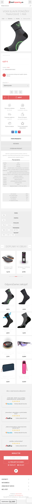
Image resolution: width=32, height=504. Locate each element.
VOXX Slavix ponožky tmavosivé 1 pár (8, 306)
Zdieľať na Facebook (12, 132)
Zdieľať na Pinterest (19, 132)
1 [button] (10, 276)
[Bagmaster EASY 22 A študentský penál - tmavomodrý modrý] (8, 367)
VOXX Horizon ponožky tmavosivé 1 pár (24, 306)
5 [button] (21, 276)
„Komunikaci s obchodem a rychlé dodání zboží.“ (16, 413)
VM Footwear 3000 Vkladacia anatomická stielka (23, 268)
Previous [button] (2, 246)
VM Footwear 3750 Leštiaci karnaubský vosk (7, 354)
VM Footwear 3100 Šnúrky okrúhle (8, 267)
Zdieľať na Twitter (16, 132)
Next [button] (29, 246)
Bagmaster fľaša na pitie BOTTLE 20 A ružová (24, 377)
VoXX (8, 67)
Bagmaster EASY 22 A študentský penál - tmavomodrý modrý (8, 378)
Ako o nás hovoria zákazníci (16, 391)
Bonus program (22, 116)
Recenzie (16, 143)
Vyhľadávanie (30, 5)
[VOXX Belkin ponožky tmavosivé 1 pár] (24, 320)
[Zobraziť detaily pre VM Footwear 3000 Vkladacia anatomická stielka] (23, 258)
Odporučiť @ (20, 92)
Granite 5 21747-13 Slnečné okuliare (24, 354)
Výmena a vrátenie (9, 107)
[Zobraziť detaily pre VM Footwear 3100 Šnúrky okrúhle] (8, 258)
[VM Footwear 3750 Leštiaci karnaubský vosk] (8, 344)
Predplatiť (13, 465)
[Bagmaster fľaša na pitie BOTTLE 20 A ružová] (24, 367)
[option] (8, 263)
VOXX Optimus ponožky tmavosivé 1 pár (7, 330)
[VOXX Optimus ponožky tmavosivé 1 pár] (8, 320)
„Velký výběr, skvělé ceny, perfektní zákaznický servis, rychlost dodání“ (16, 398)
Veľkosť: (5, 82)
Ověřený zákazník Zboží (21, 418)
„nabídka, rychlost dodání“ (16, 441)
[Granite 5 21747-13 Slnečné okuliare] (24, 344)
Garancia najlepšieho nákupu (22, 107)
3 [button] (16, 276)
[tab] (16, 139)
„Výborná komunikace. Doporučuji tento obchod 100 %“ (16, 427)
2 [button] (13, 276)
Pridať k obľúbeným (16, 92)
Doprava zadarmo (9, 116)
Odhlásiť (21, 465)
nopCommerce (18, 493)
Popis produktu (16, 138)
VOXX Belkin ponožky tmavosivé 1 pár (24, 330)
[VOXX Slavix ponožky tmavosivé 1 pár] (8, 296)
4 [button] (19, 276)
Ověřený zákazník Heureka (20, 403)
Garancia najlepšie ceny (11, 92)
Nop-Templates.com (19, 495)
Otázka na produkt (16, 148)
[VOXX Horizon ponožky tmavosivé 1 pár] (24, 296)
